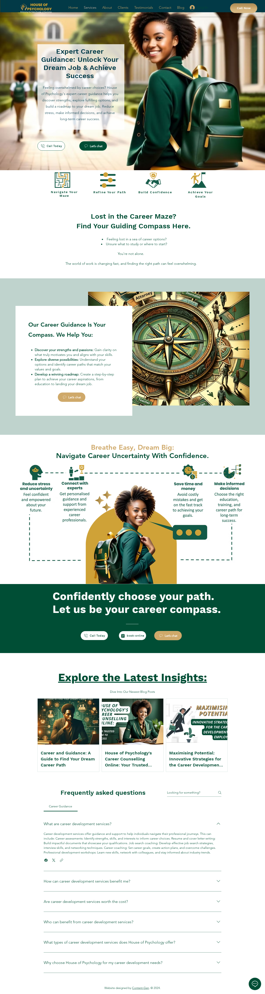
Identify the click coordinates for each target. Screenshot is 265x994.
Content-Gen (140, 988)
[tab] (61, 806)
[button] (46, 860)
